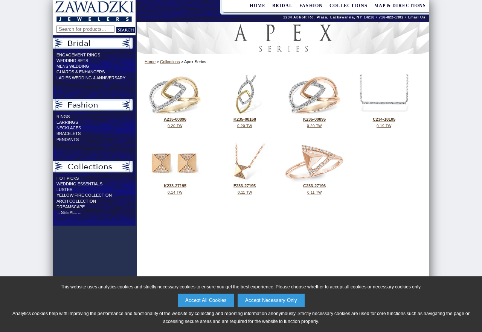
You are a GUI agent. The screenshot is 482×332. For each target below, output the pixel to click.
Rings (63, 116)
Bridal (282, 5)
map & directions (400, 5)
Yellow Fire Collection (84, 195)
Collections (348, 5)
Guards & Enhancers (80, 72)
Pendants (67, 139)
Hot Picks (67, 178)
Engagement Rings (78, 55)
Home (150, 61)
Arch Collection (76, 201)
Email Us (417, 17)
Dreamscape (70, 207)
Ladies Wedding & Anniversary (90, 78)
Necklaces (68, 128)
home (257, 5)
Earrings (67, 122)
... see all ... (68, 212)
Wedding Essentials (79, 184)
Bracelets (68, 133)
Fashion (311, 5)
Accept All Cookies (206, 300)
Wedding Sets (72, 60)
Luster (64, 189)
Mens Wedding (72, 66)
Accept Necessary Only (271, 300)
